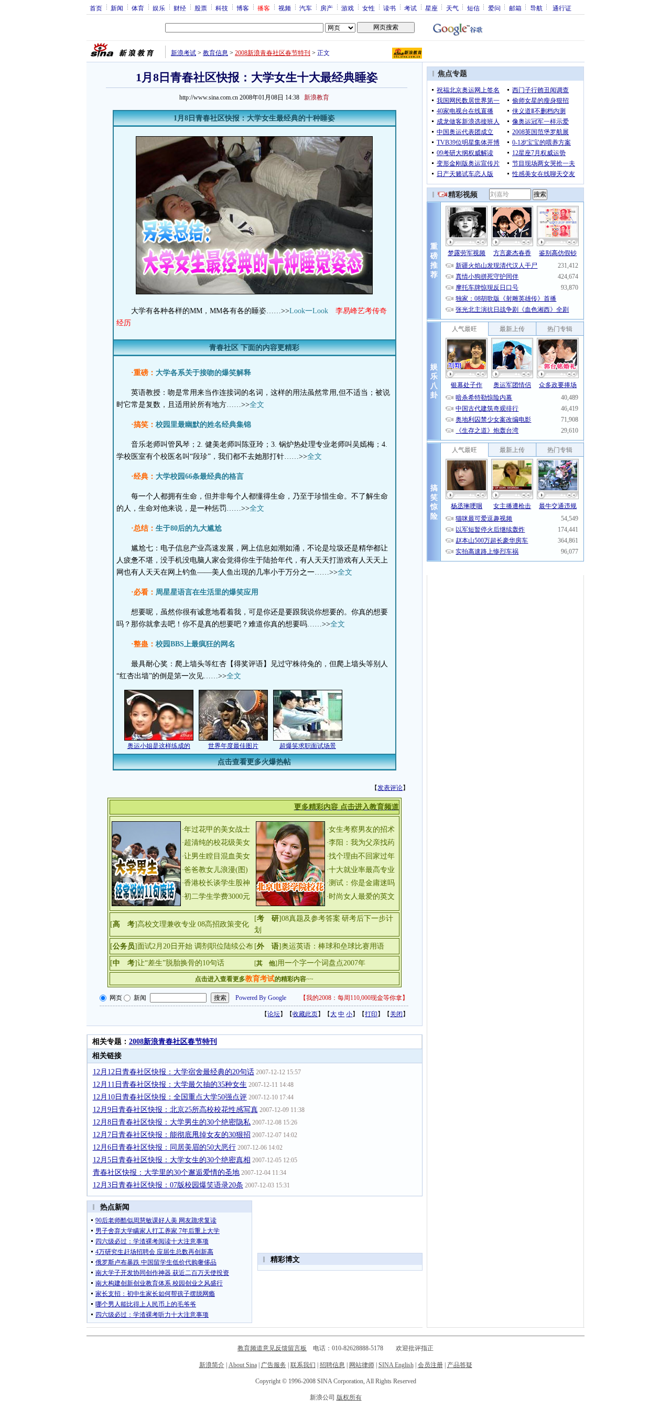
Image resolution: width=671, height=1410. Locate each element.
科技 (221, 8)
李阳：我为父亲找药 (362, 842)
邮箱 (515, 8)
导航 (536, 8)
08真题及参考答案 (311, 918)
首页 (96, 8)
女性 (368, 8)
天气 (452, 8)
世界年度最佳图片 (233, 746)
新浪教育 (316, 97)
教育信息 (215, 53)
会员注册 (430, 1365)
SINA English (396, 1365)
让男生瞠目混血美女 (217, 856)
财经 (180, 8)
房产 (326, 8)
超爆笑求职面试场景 (307, 746)
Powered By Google (260, 997)
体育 (138, 8)
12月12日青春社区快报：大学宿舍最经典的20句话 (173, 1072)
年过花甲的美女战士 (217, 829)
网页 (116, 997)
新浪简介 (211, 1365)
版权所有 (349, 1397)
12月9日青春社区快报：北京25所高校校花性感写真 (175, 1110)
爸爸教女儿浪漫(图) (216, 870)
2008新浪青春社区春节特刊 (272, 53)
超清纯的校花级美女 (217, 842)
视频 (284, 8)
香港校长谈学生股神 (217, 883)
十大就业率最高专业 (362, 870)
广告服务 (273, 1365)
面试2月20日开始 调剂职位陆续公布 (195, 946)
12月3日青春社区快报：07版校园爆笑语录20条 (168, 1185)
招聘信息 (332, 1365)
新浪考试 (183, 53)
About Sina (243, 1365)
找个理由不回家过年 (362, 856)
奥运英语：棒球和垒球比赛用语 (333, 946)
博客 (242, 8)
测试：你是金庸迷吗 (362, 883)
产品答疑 (459, 1365)
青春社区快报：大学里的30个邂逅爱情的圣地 (166, 1172)
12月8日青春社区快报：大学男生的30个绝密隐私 (172, 1122)
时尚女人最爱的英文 (362, 896)
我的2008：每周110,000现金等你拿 (354, 997)
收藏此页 (305, 1014)
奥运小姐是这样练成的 (158, 746)
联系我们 (303, 1365)
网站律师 (361, 1365)
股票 (200, 8)
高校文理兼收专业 (166, 924)
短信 (473, 8)
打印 (371, 1014)
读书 (389, 8)
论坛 (273, 1014)
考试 (410, 8)
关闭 (396, 1014)
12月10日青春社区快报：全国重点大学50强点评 (170, 1097)
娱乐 (159, 8)
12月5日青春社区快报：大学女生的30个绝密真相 (172, 1160)
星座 (431, 8)
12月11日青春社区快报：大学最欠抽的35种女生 (170, 1084)
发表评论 (390, 787)
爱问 (494, 8)
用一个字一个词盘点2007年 (321, 963)
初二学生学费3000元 (217, 896)
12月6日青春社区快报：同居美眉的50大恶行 (164, 1147)
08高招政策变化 (223, 924)
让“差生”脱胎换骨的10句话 (180, 963)
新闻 (117, 8)
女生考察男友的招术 (362, 829)
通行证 (562, 8)
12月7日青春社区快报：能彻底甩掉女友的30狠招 (172, 1135)
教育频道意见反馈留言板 (272, 1348)
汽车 (305, 8)
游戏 (347, 8)
